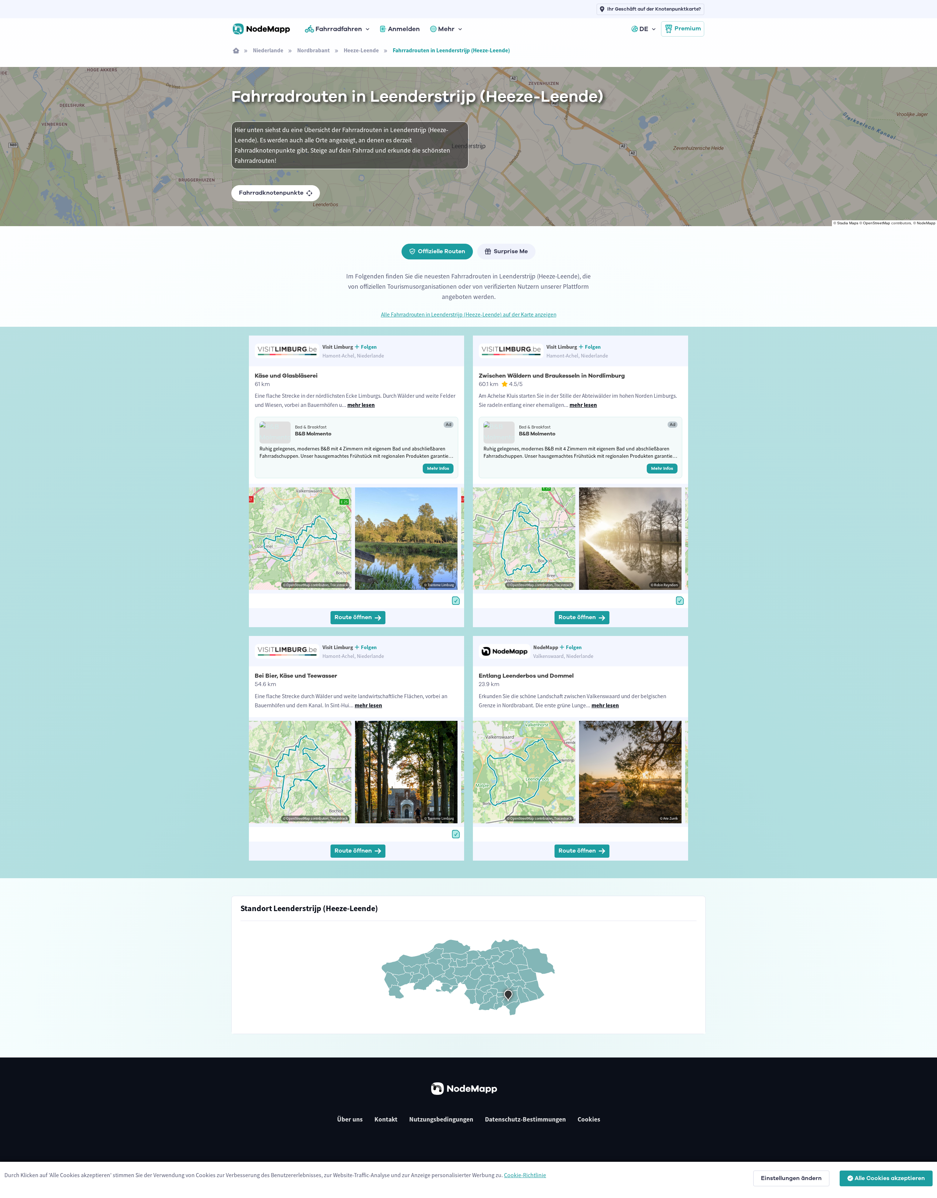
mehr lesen (361, 404)
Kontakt (385, 1119)
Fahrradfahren (339, 29)
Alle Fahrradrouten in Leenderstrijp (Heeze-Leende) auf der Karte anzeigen (468, 314)
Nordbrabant (313, 50)
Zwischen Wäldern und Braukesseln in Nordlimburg (552, 376)
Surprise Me (511, 251)
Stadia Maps (847, 223)
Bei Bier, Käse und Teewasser (296, 676)
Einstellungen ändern (791, 1178)
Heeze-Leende (361, 50)
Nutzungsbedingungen (441, 1119)
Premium (688, 29)
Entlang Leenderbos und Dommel (526, 676)
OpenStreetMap (876, 223)
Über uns (350, 1119)
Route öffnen (353, 617)
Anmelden (404, 29)
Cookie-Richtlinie (525, 1175)
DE (643, 29)
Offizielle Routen (441, 251)
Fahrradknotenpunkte (271, 193)
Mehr (446, 29)
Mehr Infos (438, 468)
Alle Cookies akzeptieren (890, 1178)
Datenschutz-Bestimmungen (525, 1119)
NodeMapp (926, 223)
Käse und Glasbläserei (286, 376)
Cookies (589, 1119)
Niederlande (268, 50)
